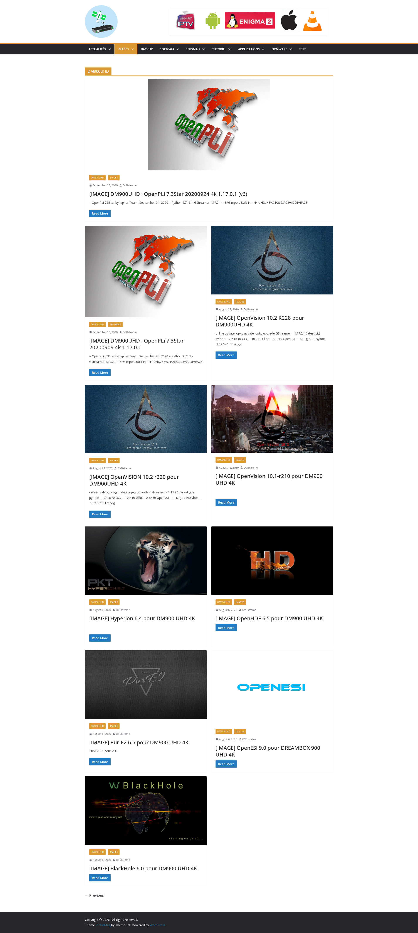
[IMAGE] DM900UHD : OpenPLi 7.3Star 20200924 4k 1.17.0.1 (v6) (168, 193)
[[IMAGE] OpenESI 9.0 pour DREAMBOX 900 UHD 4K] (272, 687)
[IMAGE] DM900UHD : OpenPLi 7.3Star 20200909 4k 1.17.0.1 (136, 344)
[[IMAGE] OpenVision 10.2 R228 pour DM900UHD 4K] (272, 260)
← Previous (94, 895)
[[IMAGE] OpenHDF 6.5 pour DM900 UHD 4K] (272, 560)
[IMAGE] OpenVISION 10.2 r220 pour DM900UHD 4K (134, 480)
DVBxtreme (130, 185)
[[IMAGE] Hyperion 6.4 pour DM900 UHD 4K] (146, 560)
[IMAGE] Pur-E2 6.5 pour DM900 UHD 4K (139, 742)
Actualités (97, 49)
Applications (249, 49)
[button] (108, 49)
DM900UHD (97, 177)
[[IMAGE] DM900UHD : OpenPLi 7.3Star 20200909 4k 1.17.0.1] (146, 271)
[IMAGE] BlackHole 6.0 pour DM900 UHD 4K (143, 868)
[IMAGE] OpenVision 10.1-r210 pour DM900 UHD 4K (269, 479)
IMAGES (123, 49)
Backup (147, 49)
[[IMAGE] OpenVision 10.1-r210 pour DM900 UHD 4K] (272, 419)
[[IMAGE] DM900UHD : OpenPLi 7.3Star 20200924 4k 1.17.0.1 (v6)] (209, 124)
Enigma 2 (193, 49)
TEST (302, 49)
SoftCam (167, 49)
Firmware (279, 49)
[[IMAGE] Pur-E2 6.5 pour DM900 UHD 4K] (146, 684)
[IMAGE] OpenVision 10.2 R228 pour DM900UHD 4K (260, 321)
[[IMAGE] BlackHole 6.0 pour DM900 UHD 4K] (146, 810)
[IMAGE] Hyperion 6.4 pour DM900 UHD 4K (142, 618)
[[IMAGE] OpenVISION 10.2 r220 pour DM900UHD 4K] (146, 419)
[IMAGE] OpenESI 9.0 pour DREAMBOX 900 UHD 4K (268, 751)
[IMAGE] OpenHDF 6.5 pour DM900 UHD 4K (269, 618)
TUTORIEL (219, 49)
